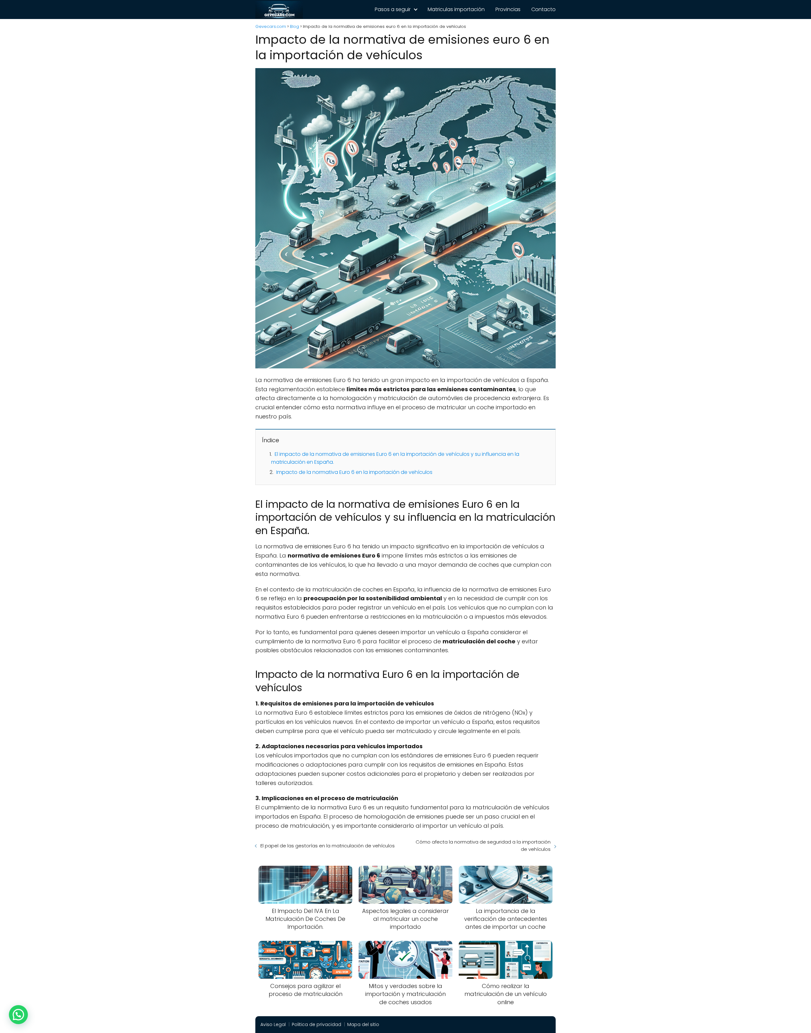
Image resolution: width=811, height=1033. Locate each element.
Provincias (507, 9)
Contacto (543, 9)
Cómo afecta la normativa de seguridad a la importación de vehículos (483, 845)
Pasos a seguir (393, 9)
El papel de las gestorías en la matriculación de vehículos (327, 845)
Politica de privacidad (316, 1024)
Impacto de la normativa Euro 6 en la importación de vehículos (354, 472)
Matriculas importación (456, 9)
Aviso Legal (273, 1024)
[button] (18, 1014)
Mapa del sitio (363, 1024)
